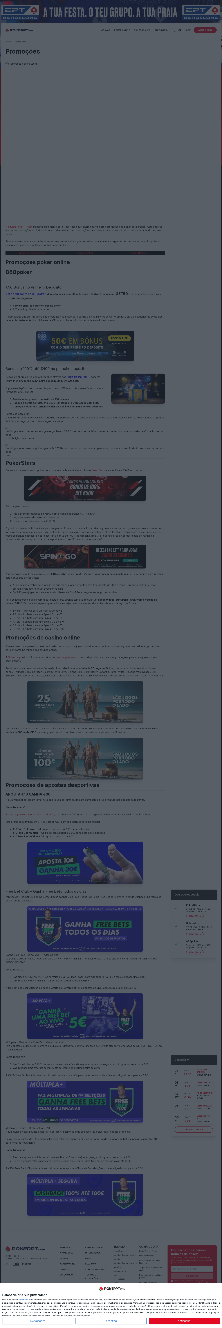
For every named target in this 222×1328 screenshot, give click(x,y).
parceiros (23, 1300)
